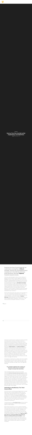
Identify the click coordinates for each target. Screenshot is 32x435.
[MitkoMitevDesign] (2, 2)
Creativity (16, 131)
